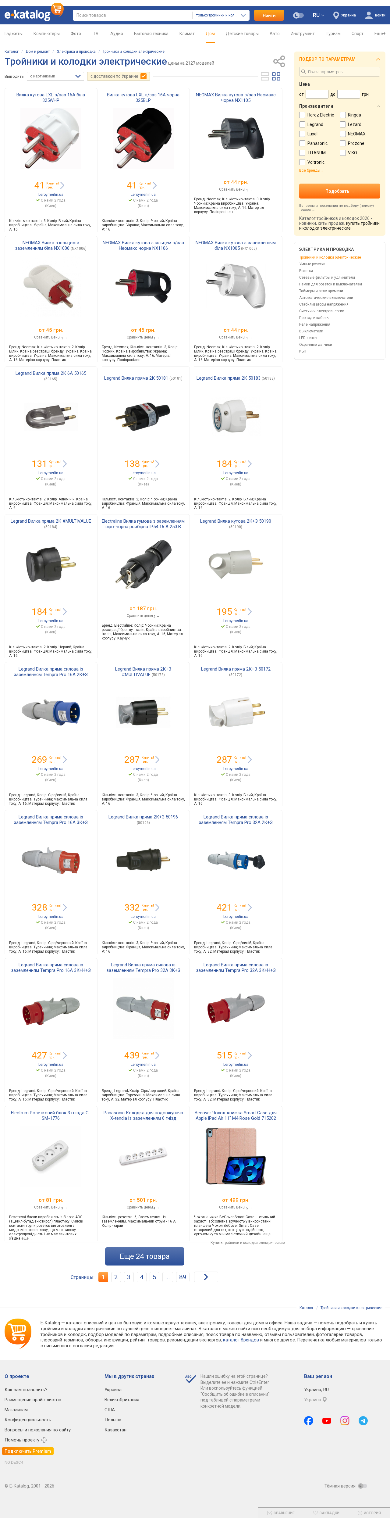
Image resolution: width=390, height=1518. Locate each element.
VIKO (352, 152)
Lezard (354, 124)
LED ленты (308, 338)
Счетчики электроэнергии (321, 311)
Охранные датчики (315, 344)
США (110, 1409)
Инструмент (303, 33)
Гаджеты (14, 33)
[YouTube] (326, 1421)
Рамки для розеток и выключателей (330, 284)
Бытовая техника (151, 33)
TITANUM (316, 152)
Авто (275, 33)
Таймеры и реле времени (321, 291)
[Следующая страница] (206, 1277)
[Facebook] (308, 1420)
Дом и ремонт (38, 51)
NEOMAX (357, 133)
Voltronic (315, 162)
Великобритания (122, 1399)
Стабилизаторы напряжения (324, 304)
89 (182, 1277)
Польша (113, 1420)
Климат (187, 33)
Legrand (315, 124)
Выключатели (311, 331)
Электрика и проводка (76, 51)
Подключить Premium (28, 1451)
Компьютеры (47, 33)
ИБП (302, 351)
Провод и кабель (313, 318)
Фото (76, 33)
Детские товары (242, 33)
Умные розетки (312, 264)
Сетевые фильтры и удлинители (327, 277)
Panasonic (317, 143)
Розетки (306, 271)
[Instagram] (344, 1420)
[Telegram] (363, 1420)
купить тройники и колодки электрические (339, 226)
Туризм (333, 33)
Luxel (312, 133)
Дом (210, 33)
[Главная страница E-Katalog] (34, 15)
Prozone (356, 143)
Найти (269, 15)
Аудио (116, 33)
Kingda (354, 115)
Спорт (357, 33)
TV (95, 33)
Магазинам (16, 1409)
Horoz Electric (320, 115)
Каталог (12, 51)
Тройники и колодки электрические (134, 51)
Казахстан (115, 1430)
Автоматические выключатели (326, 297)
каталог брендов (241, 1340)
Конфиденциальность (28, 1420)
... (167, 1277)
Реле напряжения (314, 324)
